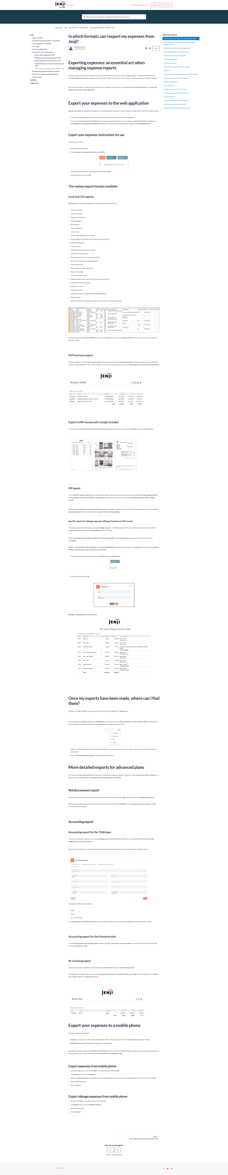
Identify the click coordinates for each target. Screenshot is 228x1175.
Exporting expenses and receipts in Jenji (102, 27)
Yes (110, 1150)
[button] (47, 35)
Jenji (65, 27)
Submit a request (158, 5)
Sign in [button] (169, 5)
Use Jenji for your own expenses (78, 27)
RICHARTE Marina (79, 47)
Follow (156, 48)
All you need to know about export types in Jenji (49, 68)
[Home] (60, 5)
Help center (58, 27)
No (118, 1150)
